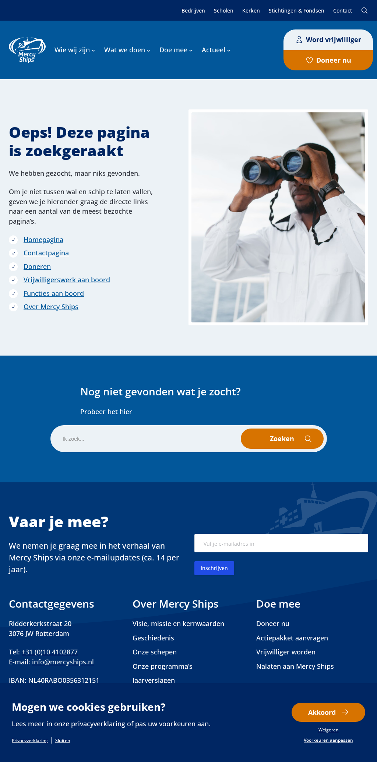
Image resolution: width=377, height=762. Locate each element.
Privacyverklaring (30, 740)
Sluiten (62, 740)
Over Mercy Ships (51, 306)
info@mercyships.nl (63, 661)
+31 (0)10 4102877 (50, 651)
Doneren (37, 266)
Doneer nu (333, 60)
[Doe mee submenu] (191, 50)
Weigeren (328, 730)
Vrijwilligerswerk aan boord (67, 279)
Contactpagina (46, 252)
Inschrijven (214, 568)
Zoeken (364, 10)
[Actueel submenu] (229, 50)
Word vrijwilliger (333, 39)
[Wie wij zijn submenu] (93, 50)
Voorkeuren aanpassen (328, 740)
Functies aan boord (54, 293)
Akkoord (322, 712)
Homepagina (43, 239)
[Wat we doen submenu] (149, 50)
